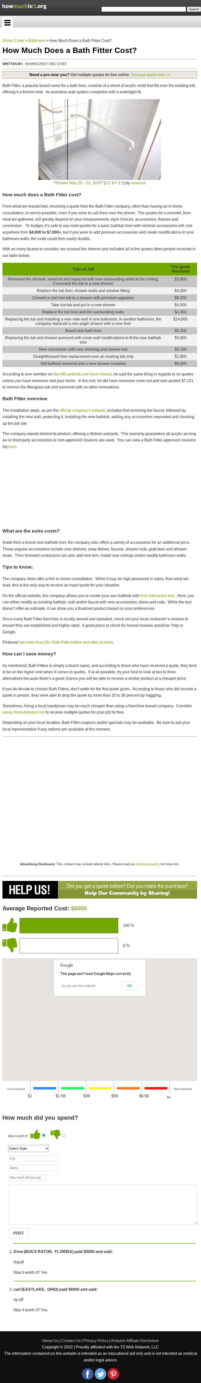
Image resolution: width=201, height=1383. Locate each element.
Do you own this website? (79, 986)
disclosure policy (148, 864)
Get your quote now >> (150, 75)
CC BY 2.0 (114, 183)
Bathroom (36, 41)
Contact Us (71, 1341)
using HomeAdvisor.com (23, 712)
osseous (138, 183)
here (12, 447)
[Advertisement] (99, 488)
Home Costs (13, 41)
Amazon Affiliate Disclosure (135, 1341)
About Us (50, 1341)
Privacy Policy (96, 1341)
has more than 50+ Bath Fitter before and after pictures (66, 642)
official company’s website (82, 410)
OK (129, 986)
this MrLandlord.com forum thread (82, 374)
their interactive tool (157, 596)
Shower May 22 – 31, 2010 (78, 183)
